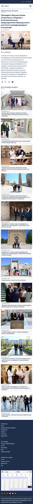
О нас (2, 459)
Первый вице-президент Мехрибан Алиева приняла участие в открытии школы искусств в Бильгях (15, 169)
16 (4, 484)
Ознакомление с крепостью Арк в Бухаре (14, 280)
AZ (22, 1)
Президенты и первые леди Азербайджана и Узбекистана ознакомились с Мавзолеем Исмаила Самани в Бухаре (16, 253)
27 (22, 487)
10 (9, 482)
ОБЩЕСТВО (4, 436)
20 (22, 484)
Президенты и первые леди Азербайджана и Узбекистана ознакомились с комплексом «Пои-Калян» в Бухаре (16, 225)
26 (18, 487)
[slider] (7, 48)
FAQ (2, 465)
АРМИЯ (3, 432)
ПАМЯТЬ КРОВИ (5, 452)
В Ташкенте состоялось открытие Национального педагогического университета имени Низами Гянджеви (16, 360)
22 (30, 484)
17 (9, 484)
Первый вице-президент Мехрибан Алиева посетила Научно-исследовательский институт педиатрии (15, 114)
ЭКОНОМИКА (4, 441)
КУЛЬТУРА (4, 434)
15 (30, 482)
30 (4, 489)
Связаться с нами (6, 457)
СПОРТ (3, 445)
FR (30, 1)
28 (26, 487)
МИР (2, 450)
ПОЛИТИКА (4, 430)
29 (30, 487)
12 (18, 482)
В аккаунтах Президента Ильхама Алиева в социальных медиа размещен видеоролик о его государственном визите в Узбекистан (16, 197)
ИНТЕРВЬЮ (4, 447)
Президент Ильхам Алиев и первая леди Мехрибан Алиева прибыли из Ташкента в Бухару (16, 306)
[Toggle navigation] (30, 6)
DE (28, 1)
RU (24, 1)
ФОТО (2, 426)
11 (13, 482)
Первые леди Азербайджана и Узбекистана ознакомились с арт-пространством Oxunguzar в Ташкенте (16, 388)
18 (13, 484)
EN (26, 1)
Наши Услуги (5, 461)
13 (22, 482)
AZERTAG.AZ (4, 424)
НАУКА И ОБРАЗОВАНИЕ (7, 443)
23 (4, 487)
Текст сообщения (6, 52)
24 (9, 487)
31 (9, 489)
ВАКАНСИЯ (4, 463)
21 (26, 484)
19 (18, 484)
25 (13, 487)
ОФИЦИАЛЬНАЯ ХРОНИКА (9, 11)
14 (26, 482)
